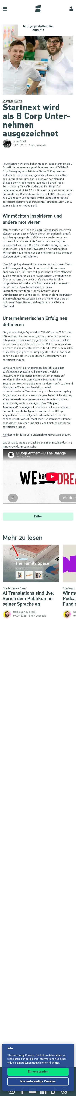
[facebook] (22, 1090)
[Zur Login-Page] (71, 8)
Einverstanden (38, 1071)
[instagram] (11, 1090)
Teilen (38, 516)
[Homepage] (38, 8)
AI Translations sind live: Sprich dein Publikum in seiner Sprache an (28, 599)
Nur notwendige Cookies (38, 1081)
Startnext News (12, 101)
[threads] (64, 1090)
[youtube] (32, 1090)
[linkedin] (43, 1090)
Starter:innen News (14, 588)
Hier (5, 435)
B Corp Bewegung (45, 230)
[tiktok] (53, 1090)
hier (57, 1063)
